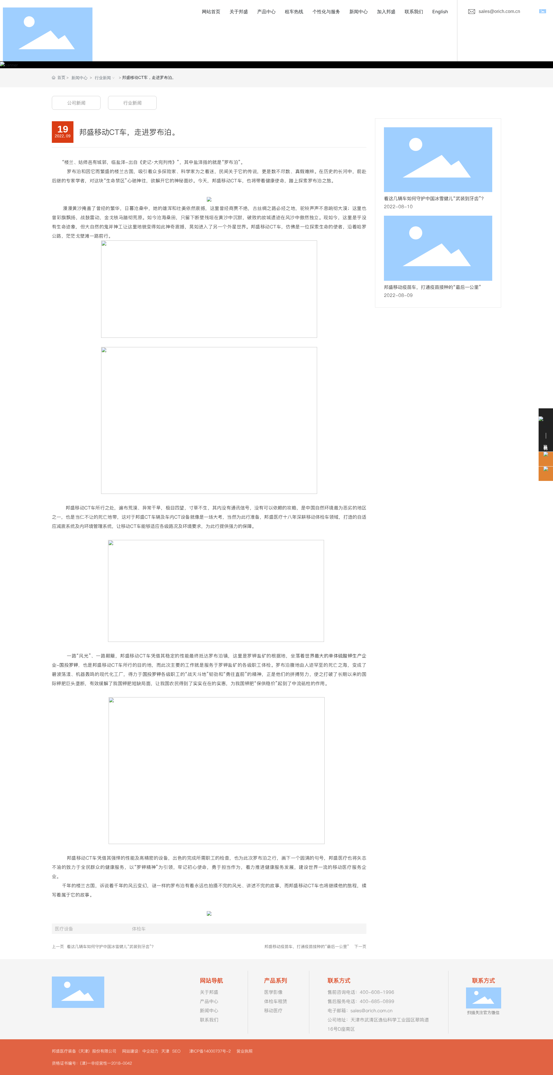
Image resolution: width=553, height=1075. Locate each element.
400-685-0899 (377, 1001)
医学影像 (273, 992)
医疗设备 (64, 929)
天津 (164, 1051)
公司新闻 (76, 103)
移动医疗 (273, 1010)
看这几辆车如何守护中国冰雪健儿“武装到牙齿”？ (111, 946)
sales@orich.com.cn (499, 11)
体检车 (139, 929)
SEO (176, 1051)
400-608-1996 (377, 992)
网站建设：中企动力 (140, 1051)
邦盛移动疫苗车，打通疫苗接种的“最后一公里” (306, 946)
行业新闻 (103, 77)
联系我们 (209, 1020)
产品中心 (209, 1001)
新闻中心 (79, 77)
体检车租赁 (275, 1001)
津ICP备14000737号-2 (210, 1051)
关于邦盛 (209, 992)
